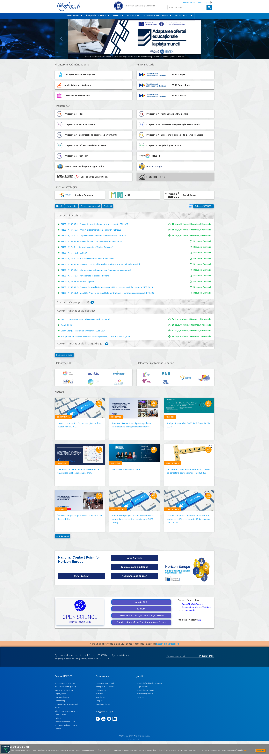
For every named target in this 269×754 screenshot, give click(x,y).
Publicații (108, 206)
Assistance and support (134, 576)
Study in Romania (84, 195)
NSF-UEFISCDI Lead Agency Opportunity (84, 166)
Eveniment (115, 463)
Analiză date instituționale (77, 85)
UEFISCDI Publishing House (66, 725)
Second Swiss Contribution (94, 176)
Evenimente (101, 690)
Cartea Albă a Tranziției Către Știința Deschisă (141, 615)
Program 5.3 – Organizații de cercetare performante (90, 134)
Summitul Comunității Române (126, 469)
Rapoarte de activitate (64, 690)
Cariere (58, 718)
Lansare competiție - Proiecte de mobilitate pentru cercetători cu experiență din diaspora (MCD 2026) (188, 519)
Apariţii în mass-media (105, 686)
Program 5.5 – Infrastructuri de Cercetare (85, 145)
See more (81, 576)
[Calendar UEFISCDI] (191, 206)
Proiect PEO (116, 417)
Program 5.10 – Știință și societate (163, 145)
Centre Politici (60, 714)
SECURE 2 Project (189, 610)
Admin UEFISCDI (189, 3)
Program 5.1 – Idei (73, 113)
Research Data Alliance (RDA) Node (196, 607)
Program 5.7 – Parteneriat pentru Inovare (167, 113)
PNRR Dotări (178, 74)
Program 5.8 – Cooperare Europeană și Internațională (173, 124)
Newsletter (72, 206)
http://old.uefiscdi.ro (167, 643)
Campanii (99, 700)
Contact (58, 728)
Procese (140, 697)
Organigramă (60, 693)
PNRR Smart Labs (181, 85)
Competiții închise (64, 355)
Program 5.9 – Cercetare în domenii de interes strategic (174, 134)
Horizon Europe (154, 166)
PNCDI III (156, 155)
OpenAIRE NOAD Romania (192, 604)
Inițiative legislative (145, 693)
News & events (134, 558)
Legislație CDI (142, 686)
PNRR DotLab (179, 95)
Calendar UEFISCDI (203, 206)
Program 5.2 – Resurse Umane (79, 124)
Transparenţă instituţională (66, 704)
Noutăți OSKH (141, 602)
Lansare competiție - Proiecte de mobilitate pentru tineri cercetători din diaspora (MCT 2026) (133, 519)
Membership (60, 700)
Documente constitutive (65, 683)
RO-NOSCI (141, 608)
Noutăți (59, 206)
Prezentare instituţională (65, 686)
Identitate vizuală (103, 704)
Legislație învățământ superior (149, 683)
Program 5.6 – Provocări (76, 155)
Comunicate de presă (90, 206)
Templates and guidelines (134, 567)
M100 (127, 195)
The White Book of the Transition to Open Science (141, 622)
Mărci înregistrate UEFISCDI (66, 711)
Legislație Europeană (145, 690)
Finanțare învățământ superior (79, 74)
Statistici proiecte (155, 176)
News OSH (170, 417)
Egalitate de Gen (62, 697)
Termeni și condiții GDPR (65, 721)
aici (199, 620)
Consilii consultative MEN (77, 95)
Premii (57, 707)
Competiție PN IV (63, 417)
